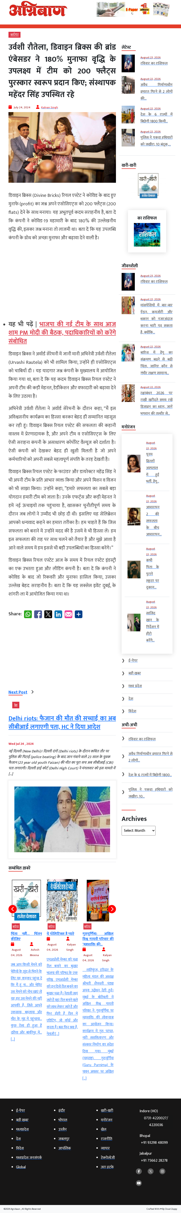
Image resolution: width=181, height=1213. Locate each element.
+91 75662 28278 (154, 1160)
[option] (26, 958)
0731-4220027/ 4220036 (156, 1121)
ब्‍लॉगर (14, 35)
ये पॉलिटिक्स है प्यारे (24, 934)
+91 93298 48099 (154, 1143)
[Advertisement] (62, 279)
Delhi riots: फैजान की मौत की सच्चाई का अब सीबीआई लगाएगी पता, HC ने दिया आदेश (62, 723)
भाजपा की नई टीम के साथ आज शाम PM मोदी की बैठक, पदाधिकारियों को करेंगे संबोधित (62, 333)
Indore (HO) (154, 1118)
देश (15, 705)
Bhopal (154, 1139)
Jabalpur (154, 1157)
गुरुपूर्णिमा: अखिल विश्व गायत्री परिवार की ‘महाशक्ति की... (62, 939)
